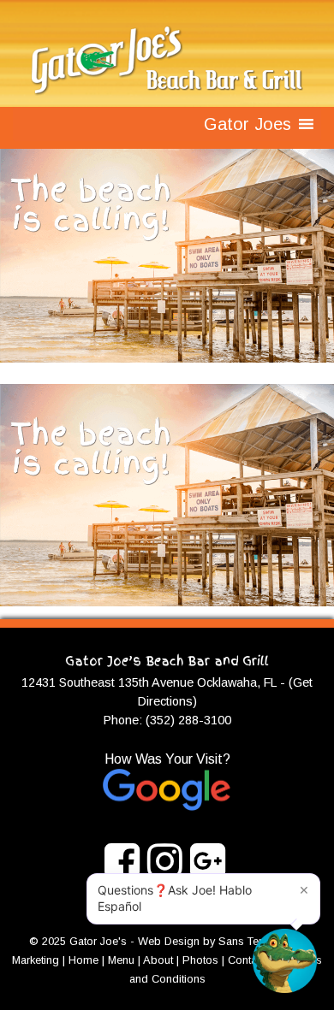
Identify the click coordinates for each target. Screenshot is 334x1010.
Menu (121, 960)
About (158, 960)
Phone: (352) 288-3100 (167, 720)
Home (83, 960)
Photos (200, 960)
